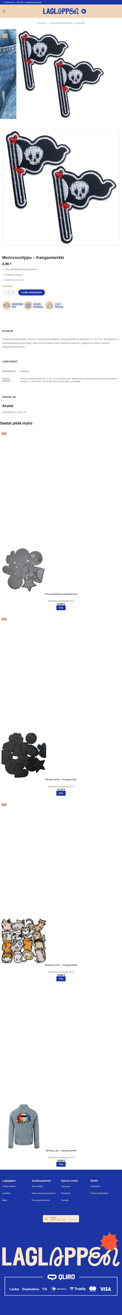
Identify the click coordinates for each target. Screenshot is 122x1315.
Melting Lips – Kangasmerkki (61, 1150)
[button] (4, 11)
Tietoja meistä (8, 1186)
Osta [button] (61, 608)
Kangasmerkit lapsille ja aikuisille (67, 23)
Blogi (4, 1200)
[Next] (13, 122)
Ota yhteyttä (37, 1186)
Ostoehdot (95, 1186)
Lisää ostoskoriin (31, 292)
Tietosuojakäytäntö (99, 1193)
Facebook (65, 1193)
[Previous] (5, 122)
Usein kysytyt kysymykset (43, 1193)
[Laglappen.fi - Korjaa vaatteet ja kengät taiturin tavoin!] (61, 11)
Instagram (66, 1186)
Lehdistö (6, 1193)
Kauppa (41, 23)
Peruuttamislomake (41, 1200)
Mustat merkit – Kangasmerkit (61, 779)
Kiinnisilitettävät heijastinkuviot (61, 594)
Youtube (65, 1200)
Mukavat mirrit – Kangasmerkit (61, 965)
